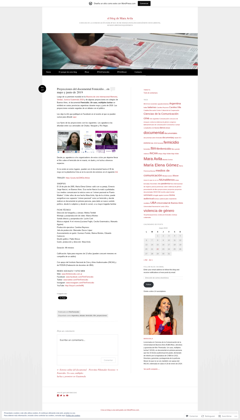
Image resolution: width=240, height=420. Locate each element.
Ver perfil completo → (152, 369)
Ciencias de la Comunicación (161, 113)
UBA (153, 202)
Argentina (75, 316)
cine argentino (154, 119)
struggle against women (161, 195)
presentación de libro (151, 189)
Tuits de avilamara (151, 93)
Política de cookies (73, 416)
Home (48, 72)
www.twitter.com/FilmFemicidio (75, 280)
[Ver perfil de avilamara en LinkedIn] (64, 395)
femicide (160, 143)
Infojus (160, 153)
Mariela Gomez (167, 159)
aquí (74, 117)
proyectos (171, 189)
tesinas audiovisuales (161, 199)
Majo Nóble (175, 153)
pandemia (165, 183)
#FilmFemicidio (103, 72)
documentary (168, 137)
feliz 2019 (154, 143)
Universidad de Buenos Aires (170, 203)
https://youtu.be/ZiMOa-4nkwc (78, 178)
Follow (148, 285)
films (173, 149)
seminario (148, 195)
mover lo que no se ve (151, 180)
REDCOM (156, 192)
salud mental (170, 192)
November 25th (155, 184)
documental (154, 132)
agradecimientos (163, 104)
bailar (145, 107)
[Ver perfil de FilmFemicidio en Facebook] (58, 395)
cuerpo (177, 124)
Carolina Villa (175, 107)
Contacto (138, 72)
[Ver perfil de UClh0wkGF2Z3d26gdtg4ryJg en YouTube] (67, 395)
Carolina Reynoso (163, 107)
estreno (147, 143)
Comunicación (164, 119)
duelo (176, 138)
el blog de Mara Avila (120, 18)
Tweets (147, 90)
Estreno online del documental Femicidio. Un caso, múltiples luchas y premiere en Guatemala (72, 373)
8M (145, 104)
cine (146, 118)
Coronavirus (170, 124)
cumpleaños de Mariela (151, 128)
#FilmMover (122, 72)
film (94, 316)
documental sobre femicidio (153, 138)
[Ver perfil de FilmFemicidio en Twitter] (61, 395)
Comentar (108, 360)
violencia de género (159, 211)
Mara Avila (153, 158)
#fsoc (87, 72)
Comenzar (144, 3)
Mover (176, 175)
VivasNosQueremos (150, 215)
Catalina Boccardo (150, 110)
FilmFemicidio (74, 312)
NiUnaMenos (167, 179)
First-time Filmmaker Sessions (103, 369)
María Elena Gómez (161, 165)
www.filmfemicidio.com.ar (72, 274)
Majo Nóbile (167, 153)
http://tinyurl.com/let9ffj (74, 286)
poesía (154, 186)
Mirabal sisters (167, 176)
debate (82, 316)
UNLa (167, 206)
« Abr (146, 260)
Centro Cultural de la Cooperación (167, 110)
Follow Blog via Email (154, 267)
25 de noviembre (151, 104)
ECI (180, 138)
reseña (163, 192)
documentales (170, 133)
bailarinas (152, 107)
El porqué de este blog (68, 72)
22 (158, 249)
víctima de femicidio (164, 215)
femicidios (147, 149)
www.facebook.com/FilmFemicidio (79, 277)
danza (162, 127)
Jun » (151, 260)
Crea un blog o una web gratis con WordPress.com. (120, 410)
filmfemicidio (164, 148)
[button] (68, 141)
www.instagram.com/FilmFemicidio (80, 283)
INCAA (154, 153)
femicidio (89, 316)
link (116, 172)
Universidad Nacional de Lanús (154, 206)
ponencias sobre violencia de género (169, 186)
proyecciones (102, 316)
